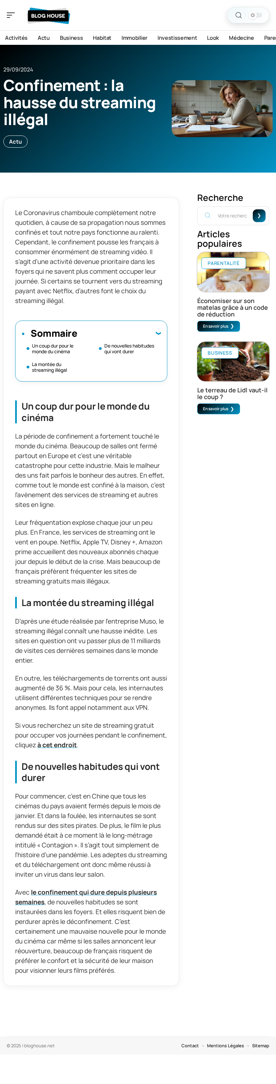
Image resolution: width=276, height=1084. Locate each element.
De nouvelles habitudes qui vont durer (129, 348)
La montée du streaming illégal (49, 367)
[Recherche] (238, 15)
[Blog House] (48, 15)
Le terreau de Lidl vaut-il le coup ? (232, 393)
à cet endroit (57, 745)
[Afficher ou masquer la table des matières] (119, 333)
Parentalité (224, 263)
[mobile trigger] (12, 15)
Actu (15, 141)
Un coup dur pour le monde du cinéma (52, 348)
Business (220, 353)
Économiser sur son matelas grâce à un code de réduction (232, 307)
